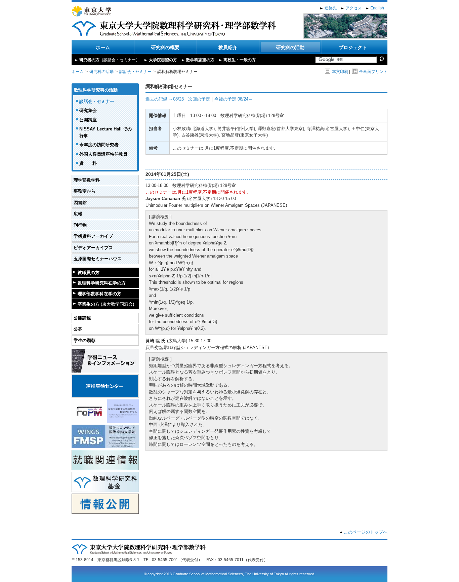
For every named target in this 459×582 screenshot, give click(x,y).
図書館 (80, 202)
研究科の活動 (290, 47)
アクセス (353, 8)
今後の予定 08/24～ (233, 99)
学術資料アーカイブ (93, 236)
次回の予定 (199, 99)
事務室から (84, 191)
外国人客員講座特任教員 (103, 154)
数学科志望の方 (200, 59)
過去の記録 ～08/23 (164, 99)
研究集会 (88, 110)
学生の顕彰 (84, 340)
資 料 (88, 163)
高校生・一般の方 (239, 59)
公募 (78, 329)
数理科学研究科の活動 (96, 89)
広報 (78, 213)
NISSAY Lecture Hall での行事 (105, 132)
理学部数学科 (87, 180)
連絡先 (331, 8)
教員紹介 (227, 47)
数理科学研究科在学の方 (102, 282)
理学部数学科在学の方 (99, 293)
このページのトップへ (365, 532)
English (377, 8)
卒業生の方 (106, 304)
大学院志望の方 (163, 59)
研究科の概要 (165, 47)
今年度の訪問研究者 (99, 144)
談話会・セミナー (135, 71)
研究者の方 (109, 59)
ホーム (103, 47)
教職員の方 (88, 272)
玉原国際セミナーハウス (98, 258)
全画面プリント (373, 71)
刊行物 (80, 225)
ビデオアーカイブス (93, 247)
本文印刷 (340, 71)
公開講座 (88, 119)
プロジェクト (353, 47)
